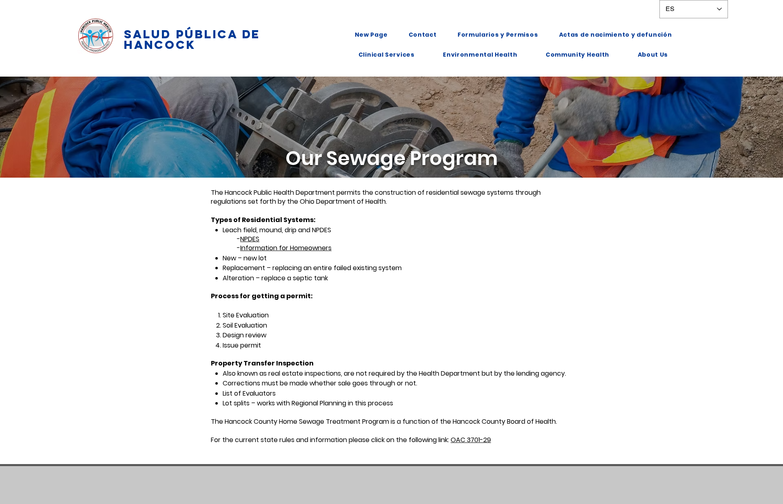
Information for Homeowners (286, 248)
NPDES (249, 239)
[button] (386, 54)
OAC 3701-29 (471, 440)
